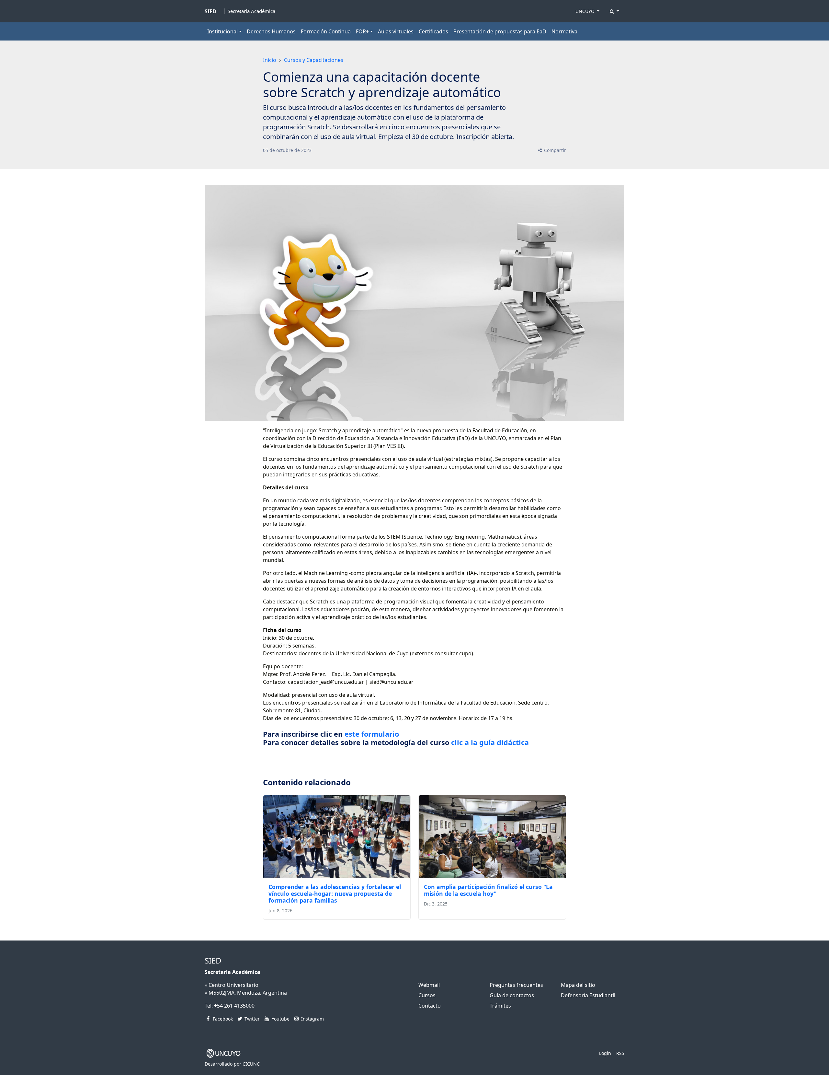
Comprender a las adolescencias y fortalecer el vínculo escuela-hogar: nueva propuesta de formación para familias (334, 893)
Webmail (429, 984)
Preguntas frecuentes (516, 984)
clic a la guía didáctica (490, 742)
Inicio (269, 60)
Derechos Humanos (271, 31)
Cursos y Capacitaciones (313, 60)
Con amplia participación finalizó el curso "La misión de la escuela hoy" (488, 890)
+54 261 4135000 (234, 1005)
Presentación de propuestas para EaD (499, 31)
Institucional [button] (222, 31)
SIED (213, 960)
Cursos (427, 995)
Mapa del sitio (578, 984)
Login (605, 1053)
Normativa (564, 31)
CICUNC (251, 1064)
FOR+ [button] (362, 31)
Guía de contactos (512, 995)
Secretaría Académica (251, 11)
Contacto (429, 1005)
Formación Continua (326, 31)
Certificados (433, 31)
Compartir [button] (554, 150)
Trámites (500, 1005)
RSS (620, 1053)
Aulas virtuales (396, 31)
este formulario (373, 734)
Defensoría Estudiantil (588, 995)
